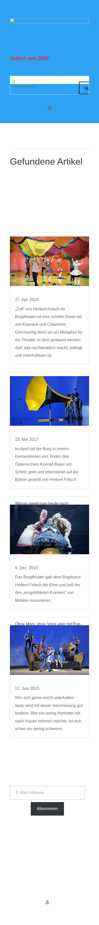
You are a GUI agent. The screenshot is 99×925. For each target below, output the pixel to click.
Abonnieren (47, 808)
